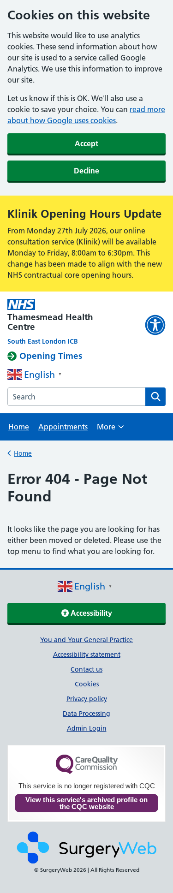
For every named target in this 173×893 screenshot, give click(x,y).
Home (18, 426)
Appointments (63, 426)
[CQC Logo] (87, 771)
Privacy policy (86, 699)
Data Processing (86, 713)
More (110, 429)
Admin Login (87, 728)
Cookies (87, 684)
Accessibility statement (86, 654)
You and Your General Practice (86, 640)
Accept (86, 143)
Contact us (86, 669)
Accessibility (90, 613)
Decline (86, 170)
